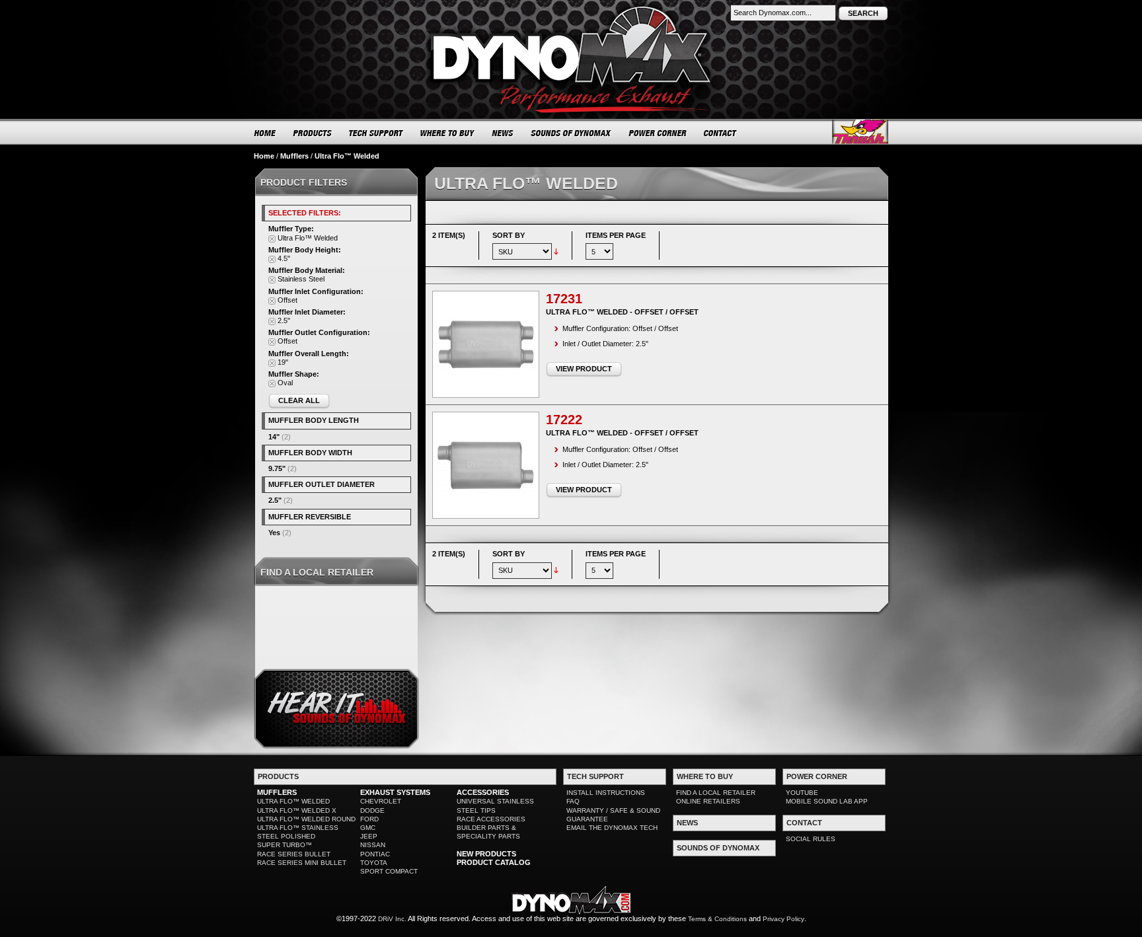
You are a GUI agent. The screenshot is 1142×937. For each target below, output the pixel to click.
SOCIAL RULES (810, 839)
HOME (265, 133)
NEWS (503, 133)
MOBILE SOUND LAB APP (827, 801)
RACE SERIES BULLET (293, 854)
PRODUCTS (312, 133)
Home (264, 156)
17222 (564, 419)
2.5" (275, 500)
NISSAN (372, 844)
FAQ (573, 801)
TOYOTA (373, 862)
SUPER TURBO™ (284, 844)
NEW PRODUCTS (486, 854)
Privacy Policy (783, 918)
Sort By (508, 235)
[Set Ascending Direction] (556, 251)
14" (274, 437)
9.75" (277, 468)
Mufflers (294, 156)
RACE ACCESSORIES (491, 819)
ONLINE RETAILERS (708, 801)
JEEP (368, 836)
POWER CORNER (657, 133)
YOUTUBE (802, 792)
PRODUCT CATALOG (494, 862)
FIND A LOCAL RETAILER (715, 792)
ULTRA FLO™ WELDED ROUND (306, 819)
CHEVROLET (380, 801)
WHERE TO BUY (447, 133)
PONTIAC (375, 854)
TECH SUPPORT (376, 133)
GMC (367, 827)
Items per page (616, 235)
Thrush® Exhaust (860, 132)
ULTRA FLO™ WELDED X (296, 810)
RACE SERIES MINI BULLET (301, 862)
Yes (274, 533)
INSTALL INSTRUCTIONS (605, 792)
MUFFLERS (277, 792)
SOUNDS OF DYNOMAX (571, 133)
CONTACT (721, 133)
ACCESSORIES (483, 792)
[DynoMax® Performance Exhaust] (571, 9)
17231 (564, 298)
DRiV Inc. (392, 918)
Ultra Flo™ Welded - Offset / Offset (622, 312)
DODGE (372, 810)
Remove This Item (272, 239)
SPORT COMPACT (389, 871)
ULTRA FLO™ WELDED (293, 801)
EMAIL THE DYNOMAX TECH (612, 827)
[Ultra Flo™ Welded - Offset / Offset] (485, 344)
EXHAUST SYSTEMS (395, 792)
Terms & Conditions (717, 918)
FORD (369, 819)
